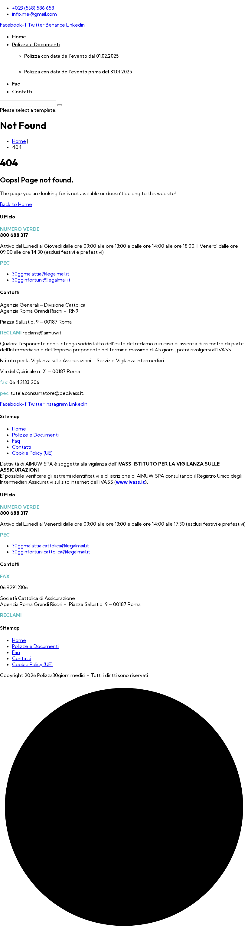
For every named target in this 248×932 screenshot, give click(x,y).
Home (19, 37)
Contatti (22, 92)
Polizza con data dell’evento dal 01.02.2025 (71, 56)
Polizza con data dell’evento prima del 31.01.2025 (78, 72)
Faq (16, 84)
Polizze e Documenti (35, 435)
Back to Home (16, 204)
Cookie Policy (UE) (32, 453)
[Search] (59, 105)
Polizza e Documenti (36, 44)
